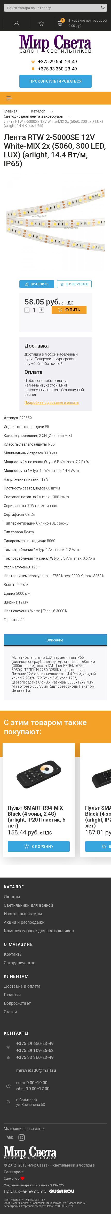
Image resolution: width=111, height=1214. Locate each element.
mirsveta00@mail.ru (35, 1070)
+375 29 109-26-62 (35, 1050)
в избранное (77, 284)
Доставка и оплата (22, 986)
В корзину (42, 847)
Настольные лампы (23, 913)
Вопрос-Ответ (17, 1003)
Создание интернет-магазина (25, 1185)
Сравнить (40, 284)
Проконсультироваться (55, 81)
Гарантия (12, 994)
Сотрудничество (19, 962)
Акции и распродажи (24, 922)
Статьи (10, 1011)
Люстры (12, 896)
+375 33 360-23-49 (57, 69)
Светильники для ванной (28, 905)
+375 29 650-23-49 (57, 61)
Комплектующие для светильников (39, 930)
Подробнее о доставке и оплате (52, 402)
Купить (72, 310)
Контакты (13, 954)
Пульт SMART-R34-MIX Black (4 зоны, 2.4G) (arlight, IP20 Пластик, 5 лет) (36, 817)
